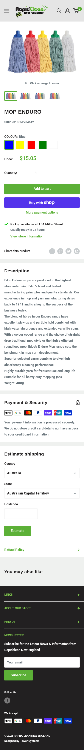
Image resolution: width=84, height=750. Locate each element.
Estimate (17, 531)
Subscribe (18, 675)
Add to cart (42, 189)
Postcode (11, 504)
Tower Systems (29, 740)
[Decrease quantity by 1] (24, 172)
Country (9, 464)
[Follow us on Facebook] (7, 700)
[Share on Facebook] (52, 251)
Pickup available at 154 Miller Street (36, 224)
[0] (76, 10)
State (8, 484)
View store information (26, 236)
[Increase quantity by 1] (47, 172)
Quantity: (10, 173)
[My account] (67, 10)
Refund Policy (14, 550)
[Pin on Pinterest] (60, 251)
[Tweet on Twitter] (68, 251)
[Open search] (59, 10)
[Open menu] (6, 10)
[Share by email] (77, 251)
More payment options (42, 212)
